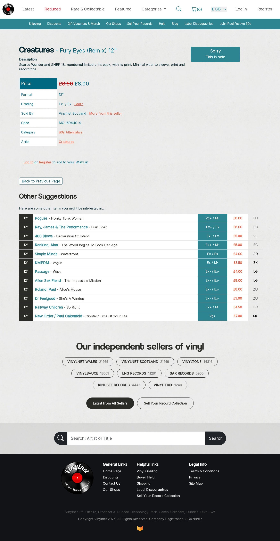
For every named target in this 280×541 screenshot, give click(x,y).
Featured (123, 9)
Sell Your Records (140, 24)
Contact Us (111, 483)
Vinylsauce (92, 373)
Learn (78, 104)
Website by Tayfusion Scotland (140, 528)
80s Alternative (70, 132)
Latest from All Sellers (110, 403)
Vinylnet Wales (87, 362)
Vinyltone (197, 362)
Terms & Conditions (204, 471)
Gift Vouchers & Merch (84, 24)
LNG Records (139, 373)
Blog (175, 24)
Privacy (195, 477)
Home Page (112, 471)
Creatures (66, 142)
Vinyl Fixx (168, 385)
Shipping (35, 24)
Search (216, 438)
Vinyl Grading (147, 471)
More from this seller (105, 113)
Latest (28, 9)
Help (162, 24)
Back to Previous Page (41, 181)
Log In (28, 162)
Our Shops (113, 24)
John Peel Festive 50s (235, 24)
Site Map (196, 483)
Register (264, 9)
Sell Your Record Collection (165, 403)
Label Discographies (198, 24)
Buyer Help (146, 477)
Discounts (54, 24)
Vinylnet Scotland (145, 362)
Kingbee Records (119, 385)
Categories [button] (152, 9)
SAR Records (187, 373)
